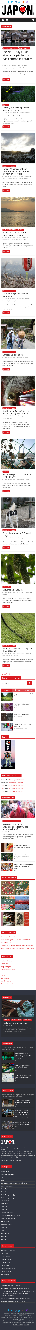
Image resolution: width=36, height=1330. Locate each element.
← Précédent (7, 674)
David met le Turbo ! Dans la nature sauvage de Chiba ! (16, 412)
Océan (25, 68)
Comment (30, 690)
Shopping (4, 1227)
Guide (26, 416)
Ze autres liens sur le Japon (9, 984)
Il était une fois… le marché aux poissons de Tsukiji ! (23, 1123)
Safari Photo (9, 418)
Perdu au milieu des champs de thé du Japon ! (17, 649)
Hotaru (4, 115)
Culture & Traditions (7, 1186)
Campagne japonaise (12, 354)
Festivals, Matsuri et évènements (11, 821)
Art (2, 1177)
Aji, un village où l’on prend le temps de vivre (16, 475)
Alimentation (6, 587)
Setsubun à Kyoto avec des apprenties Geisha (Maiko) (22, 846)
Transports (20, 178)
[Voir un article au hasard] (33, 20)
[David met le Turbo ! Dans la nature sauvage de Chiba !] (18, 377)
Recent (19, 690)
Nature (21, 68)
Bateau (25, 65)
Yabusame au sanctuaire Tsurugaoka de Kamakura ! (22, 856)
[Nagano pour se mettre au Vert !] (7, 692)
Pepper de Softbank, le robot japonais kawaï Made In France (23, 1077)
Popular (7, 690)
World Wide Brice (6, 981)
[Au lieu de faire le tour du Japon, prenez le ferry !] (18, 198)
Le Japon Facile (5, 1262)
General (3, 1192)
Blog (2, 1180)
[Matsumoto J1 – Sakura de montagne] (18, 259)
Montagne (16, 115)
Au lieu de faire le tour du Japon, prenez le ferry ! (14, 233)
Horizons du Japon (6, 961)
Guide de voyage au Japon (10, 48)
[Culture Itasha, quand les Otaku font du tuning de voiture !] (8, 1064)
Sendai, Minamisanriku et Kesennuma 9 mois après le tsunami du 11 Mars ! (15, 171)
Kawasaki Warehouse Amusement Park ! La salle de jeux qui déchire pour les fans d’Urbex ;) (23, 1056)
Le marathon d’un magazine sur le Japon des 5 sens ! (17, 945)
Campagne (5, 68)
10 (16, 858)
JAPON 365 (4, 964)
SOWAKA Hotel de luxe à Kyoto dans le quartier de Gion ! (22, 1102)
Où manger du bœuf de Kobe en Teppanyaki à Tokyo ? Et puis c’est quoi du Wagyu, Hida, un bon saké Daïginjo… (17, 1293)
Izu (7, 115)
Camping (27, 112)
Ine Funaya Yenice (13, 68)
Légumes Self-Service (12, 589)
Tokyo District (27, 1019)
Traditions (15, 655)
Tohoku (15, 178)
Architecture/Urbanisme (8, 1174)
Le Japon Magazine (24, 48)
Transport (4, 1239)
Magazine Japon (6, 967)
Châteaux (27, 298)
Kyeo (29, 1315)
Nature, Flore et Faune (9, 166)
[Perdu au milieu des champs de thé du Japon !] (18, 614)
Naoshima (12, 240)
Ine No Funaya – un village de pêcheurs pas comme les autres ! (17, 57)
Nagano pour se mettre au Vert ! (23, 694)
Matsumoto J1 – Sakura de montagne (15, 294)
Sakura (21, 301)
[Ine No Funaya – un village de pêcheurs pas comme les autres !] (18, 31)
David (5, 112)
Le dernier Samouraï (7, 1285)
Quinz (3, 972)
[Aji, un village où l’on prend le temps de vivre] (18, 440)
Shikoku (27, 479)
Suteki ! (3, 975)
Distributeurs (5, 240)
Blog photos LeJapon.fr (8, 1250)
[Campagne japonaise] (18, 320)
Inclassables (4, 1204)
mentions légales (18, 1324)
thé (11, 655)
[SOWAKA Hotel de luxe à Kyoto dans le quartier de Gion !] (8, 1100)
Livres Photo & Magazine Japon (10, 1215)
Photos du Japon (6, 1271)
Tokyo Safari (5, 978)
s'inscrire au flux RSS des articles (10, 1317)
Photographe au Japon (8, 969)
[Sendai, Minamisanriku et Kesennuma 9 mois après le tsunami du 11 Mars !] (18, 134)
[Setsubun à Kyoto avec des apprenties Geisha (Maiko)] (7, 844)
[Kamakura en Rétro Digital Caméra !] (7, 703)
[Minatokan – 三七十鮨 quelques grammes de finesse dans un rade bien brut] (8, 1110)
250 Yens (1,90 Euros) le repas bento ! (12, 1298)
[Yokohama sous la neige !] (7, 713)
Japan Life (5, 105)
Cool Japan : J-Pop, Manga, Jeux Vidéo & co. (14, 1183)
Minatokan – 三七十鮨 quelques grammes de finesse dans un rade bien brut (22, 1113)
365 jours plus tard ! (7, 942)
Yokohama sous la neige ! (21, 714)
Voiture (26, 178)
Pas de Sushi (5, 1221)
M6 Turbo (27, 176)
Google (26, 1324)
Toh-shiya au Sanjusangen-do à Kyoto (12, 1288)
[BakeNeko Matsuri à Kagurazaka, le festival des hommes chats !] (18, 801)
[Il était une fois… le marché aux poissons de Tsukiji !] (8, 1121)
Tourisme (20, 229)
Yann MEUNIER (7, 65)
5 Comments (19, 695)
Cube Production (12, 1315)
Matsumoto (5, 301)
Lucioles (11, 115)
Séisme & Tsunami (7, 178)
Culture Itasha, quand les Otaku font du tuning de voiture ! (22, 1067)
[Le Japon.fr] (3, 20)
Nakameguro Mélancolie (16, 780)
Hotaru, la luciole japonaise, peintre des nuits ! (15, 108)
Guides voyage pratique (9, 229)
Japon (4, 655)
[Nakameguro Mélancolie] (18, 1001)
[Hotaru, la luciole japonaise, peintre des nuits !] (18, 87)
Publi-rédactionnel (6, 1224)
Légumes (4, 594)
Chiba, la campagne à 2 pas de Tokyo (17, 534)
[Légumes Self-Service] (18, 555)
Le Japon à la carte (6, 1259)
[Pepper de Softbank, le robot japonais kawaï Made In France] (8, 1074)
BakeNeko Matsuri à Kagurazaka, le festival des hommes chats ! (15, 827)
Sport (2, 1230)
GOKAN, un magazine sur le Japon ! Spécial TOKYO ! (16, 940)
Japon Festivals (5, 1256)
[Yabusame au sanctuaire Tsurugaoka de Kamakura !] (7, 854)
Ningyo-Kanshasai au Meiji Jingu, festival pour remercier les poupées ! (24, 866)
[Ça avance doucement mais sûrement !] (7, 723)
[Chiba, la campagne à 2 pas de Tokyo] (18, 499)
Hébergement (5, 1201)
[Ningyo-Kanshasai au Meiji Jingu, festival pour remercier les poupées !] (7, 864)
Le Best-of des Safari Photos (9, 1301)
